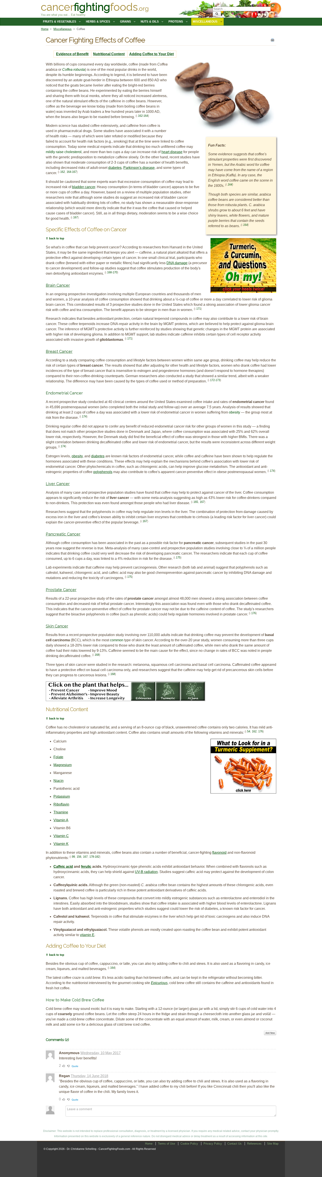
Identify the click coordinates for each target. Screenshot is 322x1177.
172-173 (215, 380)
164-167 (72, 171)
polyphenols (102, 472)
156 (79, 856)
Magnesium (62, 765)
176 (253, 613)
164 (230, 184)
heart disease (171, 152)
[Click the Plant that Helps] (125, 700)
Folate (58, 757)
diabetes (115, 168)
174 (84, 416)
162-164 (143, 115)
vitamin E (87, 935)
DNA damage (177, 263)
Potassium (61, 796)
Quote (75, 1066)
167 (75, 217)
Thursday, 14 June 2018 (89, 1076)
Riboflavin (61, 804)
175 (178, 557)
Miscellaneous (62, 29)
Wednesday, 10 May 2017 (100, 1053)
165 (195, 502)
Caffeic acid (63, 866)
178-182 (94, 856)
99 (73, 856)
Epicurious (159, 983)
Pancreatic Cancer (63, 534)
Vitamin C (61, 836)
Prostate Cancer (61, 589)
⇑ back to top (55, 238)
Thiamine (60, 812)
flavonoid (219, 852)
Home (44, 29)
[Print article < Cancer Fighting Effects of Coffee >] (272, 40)
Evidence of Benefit (72, 54)
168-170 (112, 272)
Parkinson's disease (139, 168)
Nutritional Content (109, 54)
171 (198, 308)
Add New (270, 1032)
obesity (77, 456)
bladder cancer (83, 187)
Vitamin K (61, 844)
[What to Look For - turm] (243, 792)
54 (248, 731)
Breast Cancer (59, 351)
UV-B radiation (146, 872)
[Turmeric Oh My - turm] (243, 291)
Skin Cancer (57, 626)
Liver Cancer (58, 483)
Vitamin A (60, 820)
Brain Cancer (58, 285)
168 (97, 654)
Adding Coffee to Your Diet (151, 54)
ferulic (86, 866)
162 (62, 171)
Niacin (58, 781)
